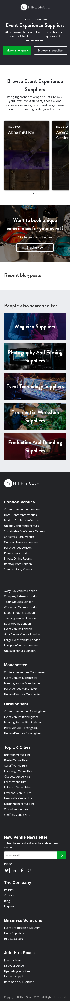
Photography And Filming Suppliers (35, 356)
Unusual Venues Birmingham (22, 733)
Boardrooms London (17, 623)
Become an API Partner (19, 982)
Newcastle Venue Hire (18, 798)
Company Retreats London (21, 596)
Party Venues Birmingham (21, 728)
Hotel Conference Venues (20, 515)
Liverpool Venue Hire (17, 793)
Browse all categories (35, 19)
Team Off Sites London (18, 602)
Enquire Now (35, 247)
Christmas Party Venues (19, 537)
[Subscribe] (61, 855)
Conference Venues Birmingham (25, 711)
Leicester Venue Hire (17, 787)
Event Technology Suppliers (35, 386)
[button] (4, 7)
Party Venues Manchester (20, 688)
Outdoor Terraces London (21, 542)
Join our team (12, 960)
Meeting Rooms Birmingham (22, 722)
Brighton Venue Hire (17, 755)
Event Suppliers (14, 933)
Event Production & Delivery (22, 928)
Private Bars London (17, 553)
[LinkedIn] (14, 870)
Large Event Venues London (22, 640)
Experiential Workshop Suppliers (35, 416)
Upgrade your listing (17, 971)
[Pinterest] (29, 870)
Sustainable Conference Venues (24, 531)
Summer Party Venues (18, 569)
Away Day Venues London (20, 591)
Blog (7, 901)
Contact (9, 895)
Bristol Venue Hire (16, 760)
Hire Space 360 (13, 939)
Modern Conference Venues (22, 520)
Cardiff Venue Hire (16, 765)
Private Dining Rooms (18, 558)
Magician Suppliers (35, 326)
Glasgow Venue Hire (17, 776)
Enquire (9, 906)
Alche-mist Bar (21, 132)
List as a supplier (15, 976)
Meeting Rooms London (19, 613)
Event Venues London (18, 629)
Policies (9, 890)
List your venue (14, 965)
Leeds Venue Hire (15, 782)
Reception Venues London (21, 645)
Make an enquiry (17, 50)
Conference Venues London (22, 509)
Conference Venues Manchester (24, 672)
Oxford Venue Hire (16, 809)
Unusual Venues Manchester (22, 694)
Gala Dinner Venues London (22, 634)
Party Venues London (18, 547)
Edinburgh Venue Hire (18, 771)
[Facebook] (21, 870)
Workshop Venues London (21, 607)
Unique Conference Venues (21, 526)
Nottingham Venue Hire (19, 804)
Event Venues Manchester (20, 678)
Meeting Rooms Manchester (22, 683)
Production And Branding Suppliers (35, 446)
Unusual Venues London (20, 651)
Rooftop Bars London (18, 564)
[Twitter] (7, 870)
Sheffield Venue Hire (17, 815)
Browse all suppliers (51, 50)
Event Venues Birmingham (21, 717)
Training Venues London (20, 618)
